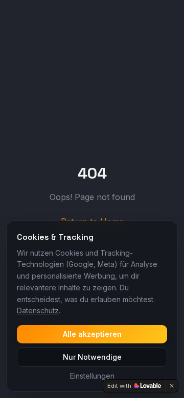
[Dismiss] (172, 386)
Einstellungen (92, 375)
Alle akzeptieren (92, 334)
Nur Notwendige (92, 357)
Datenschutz (38, 310)
